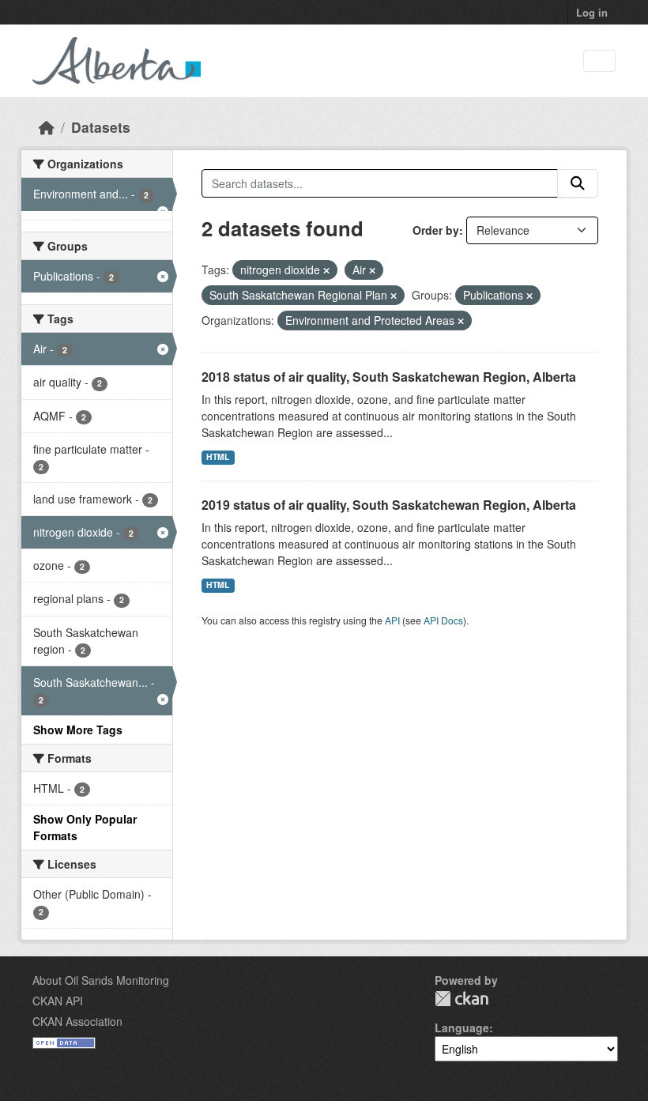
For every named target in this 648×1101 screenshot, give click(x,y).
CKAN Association (77, 1021)
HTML (217, 456)
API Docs (443, 620)
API (392, 620)
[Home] (47, 127)
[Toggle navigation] (599, 61)
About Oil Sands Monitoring (100, 980)
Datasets (100, 127)
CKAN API (57, 1001)
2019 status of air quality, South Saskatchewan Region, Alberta (389, 505)
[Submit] (577, 183)
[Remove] (326, 270)
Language (462, 1027)
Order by (436, 230)
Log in (592, 12)
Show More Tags (77, 729)
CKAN (461, 998)
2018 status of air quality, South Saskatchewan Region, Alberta (389, 377)
